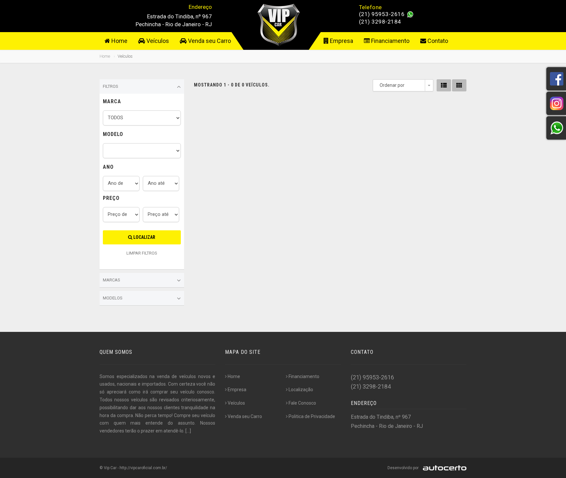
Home (118, 40)
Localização (301, 389)
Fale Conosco (302, 403)
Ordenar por (392, 85)
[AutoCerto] (443, 468)
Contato (437, 40)
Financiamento (389, 40)
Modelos (113, 298)
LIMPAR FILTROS (141, 253)
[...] (188, 430)
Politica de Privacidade (312, 416)
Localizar (143, 237)
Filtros (110, 86)
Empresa (341, 40)
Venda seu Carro (209, 40)
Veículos (157, 40)
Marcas (111, 279)
